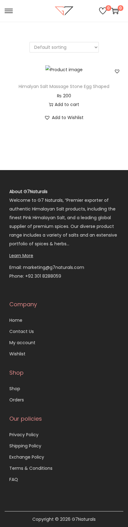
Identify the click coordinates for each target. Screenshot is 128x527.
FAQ (13, 479)
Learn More (21, 255)
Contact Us (21, 331)
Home (15, 320)
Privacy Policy (24, 435)
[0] (103, 11)
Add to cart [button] (67, 104)
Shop (14, 389)
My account (22, 343)
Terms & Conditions (31, 468)
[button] (117, 71)
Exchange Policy (26, 457)
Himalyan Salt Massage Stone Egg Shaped (64, 86)
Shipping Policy (25, 446)
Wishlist (17, 354)
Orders (16, 400)
